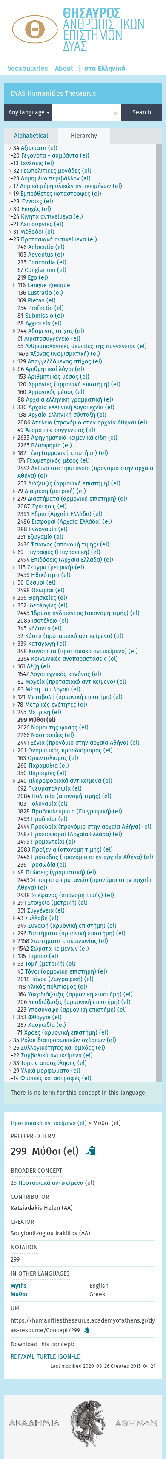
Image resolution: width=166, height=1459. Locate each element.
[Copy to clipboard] (91, 1151)
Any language (27, 112)
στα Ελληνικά (105, 68)
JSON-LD (69, 1356)
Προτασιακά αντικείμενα (47, 1183)
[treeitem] (39, 148)
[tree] (83, 613)
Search (141, 112)
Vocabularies (28, 68)
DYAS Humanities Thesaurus (53, 93)
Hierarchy (84, 135)
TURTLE (46, 1356)
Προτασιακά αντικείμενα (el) (49, 1123)
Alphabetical (31, 135)
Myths (19, 1286)
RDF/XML (22, 1356)
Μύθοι (19, 1294)
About (64, 68)
